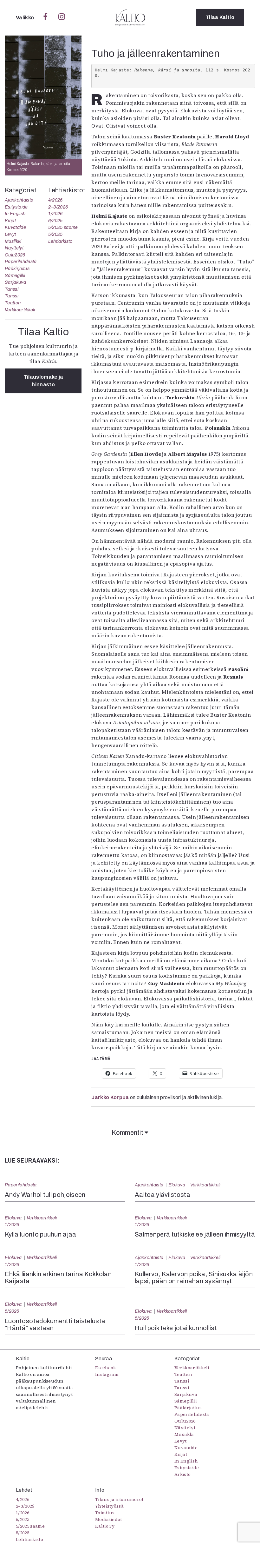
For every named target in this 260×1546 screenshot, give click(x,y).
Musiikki (13, 241)
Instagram (107, 1374)
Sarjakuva (15, 282)
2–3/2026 (58, 206)
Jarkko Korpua (110, 1097)
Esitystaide (16, 206)
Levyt (10, 234)
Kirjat (10, 220)
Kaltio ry (104, 1526)
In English (15, 213)
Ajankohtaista (19, 199)
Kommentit (128, 1132)
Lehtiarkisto (60, 241)
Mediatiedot (108, 1519)
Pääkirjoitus (17, 268)
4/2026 (55, 199)
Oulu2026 (15, 254)
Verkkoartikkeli (20, 309)
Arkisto (182, 1474)
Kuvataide (15, 227)
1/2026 (55, 213)
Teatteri (13, 302)
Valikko (25, 17)
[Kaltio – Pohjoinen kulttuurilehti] (130, 17)
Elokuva (176, 1184)
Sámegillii (15, 275)
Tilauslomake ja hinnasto (43, 380)
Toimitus (105, 1513)
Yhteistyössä (109, 1506)
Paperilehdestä (20, 261)
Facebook (105, 1367)
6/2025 (55, 220)
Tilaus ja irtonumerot (119, 1499)
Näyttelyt (14, 247)
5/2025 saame (63, 227)
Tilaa (219, 17)
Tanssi (11, 289)
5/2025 (55, 234)
